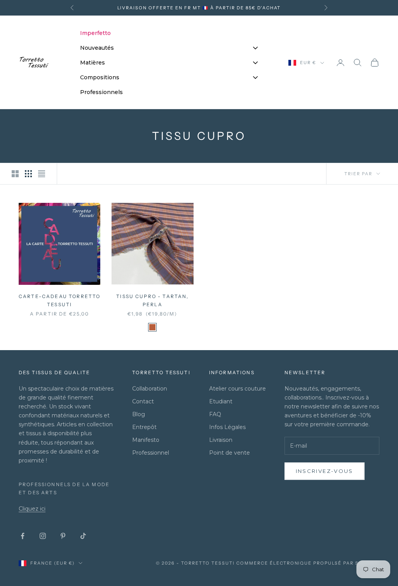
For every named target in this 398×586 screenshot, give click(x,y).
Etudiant (220, 401)
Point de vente (229, 452)
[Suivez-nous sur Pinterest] (63, 536)
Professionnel (150, 452)
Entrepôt (144, 427)
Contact (143, 401)
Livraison (220, 439)
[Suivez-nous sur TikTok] (83, 536)
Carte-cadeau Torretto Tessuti (59, 300)
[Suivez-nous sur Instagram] (43, 536)
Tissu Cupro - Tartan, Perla (152, 300)
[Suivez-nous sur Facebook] (22, 536)
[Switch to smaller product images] (28, 173)
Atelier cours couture (237, 388)
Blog (138, 414)
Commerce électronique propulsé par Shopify (307, 563)
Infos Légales (227, 427)
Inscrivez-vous (324, 471)
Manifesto (145, 439)
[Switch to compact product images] (41, 173)
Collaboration (149, 388)
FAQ (215, 414)
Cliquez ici (32, 508)
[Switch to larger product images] (15, 173)
